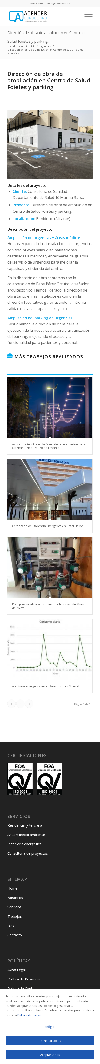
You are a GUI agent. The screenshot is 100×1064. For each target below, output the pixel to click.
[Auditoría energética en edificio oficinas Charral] (49, 649)
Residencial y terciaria (24, 825)
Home (12, 888)
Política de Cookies (22, 988)
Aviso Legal (16, 969)
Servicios (14, 907)
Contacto (14, 935)
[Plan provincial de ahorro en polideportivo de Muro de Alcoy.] (49, 567)
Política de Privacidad (24, 979)
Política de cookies (30, 1015)
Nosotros (15, 897)
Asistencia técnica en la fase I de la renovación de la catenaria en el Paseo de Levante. (49, 446)
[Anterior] (18, 144)
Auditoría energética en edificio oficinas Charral (45, 686)
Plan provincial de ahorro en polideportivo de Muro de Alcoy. (48, 606)
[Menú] (86, 16)
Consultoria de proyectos (27, 853)
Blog (11, 925)
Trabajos (14, 916)
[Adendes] (41, 16)
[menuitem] (86, 16)
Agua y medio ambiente (26, 834)
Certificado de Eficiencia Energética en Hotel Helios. (48, 526)
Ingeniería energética (24, 844)
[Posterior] (82, 144)
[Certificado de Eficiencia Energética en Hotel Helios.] (49, 489)
